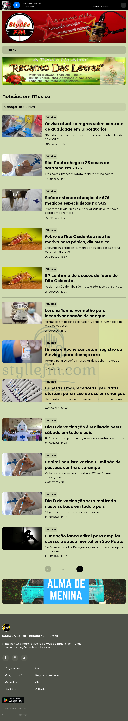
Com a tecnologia (10, 715)
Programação (15, 675)
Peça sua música (47, 675)
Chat (38, 682)
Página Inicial (14, 668)
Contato (41, 668)
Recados (11, 682)
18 (71, 569)
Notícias (10, 689)
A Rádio (40, 689)
